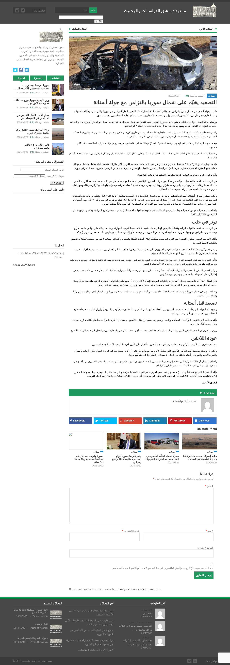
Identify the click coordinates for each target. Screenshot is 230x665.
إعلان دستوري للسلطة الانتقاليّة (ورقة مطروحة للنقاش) (30, 611)
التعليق (209, 486)
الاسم (209, 530)
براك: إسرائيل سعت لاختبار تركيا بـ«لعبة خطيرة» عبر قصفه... (200, 457)
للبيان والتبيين (41, 624)
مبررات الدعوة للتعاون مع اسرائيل (32, 638)
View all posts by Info (183, 401)
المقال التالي (206, 28)
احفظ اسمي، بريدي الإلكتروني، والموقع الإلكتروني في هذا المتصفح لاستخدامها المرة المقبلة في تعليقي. (162, 568)
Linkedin (154, 420)
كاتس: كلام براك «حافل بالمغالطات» (95, 650)
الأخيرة (21, 78)
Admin (44, 627)
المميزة (38, 78)
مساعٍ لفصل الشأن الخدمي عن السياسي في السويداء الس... (33, 116)
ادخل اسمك (58, 169)
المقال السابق (79, 28)
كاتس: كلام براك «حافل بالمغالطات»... (37, 146)
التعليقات (55, 78)
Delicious (204, 420)
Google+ (129, 420)
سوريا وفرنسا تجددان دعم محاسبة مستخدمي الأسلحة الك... (31, 87)
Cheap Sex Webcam (24, 264)
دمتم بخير (147, 613)
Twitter (17, 10)
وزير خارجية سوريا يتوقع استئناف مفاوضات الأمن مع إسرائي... (126, 459)
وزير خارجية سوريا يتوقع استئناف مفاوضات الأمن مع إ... (31, 102)
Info (187, 95)
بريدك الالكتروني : (55, 176)
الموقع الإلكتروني (205, 547)
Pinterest (179, 420)
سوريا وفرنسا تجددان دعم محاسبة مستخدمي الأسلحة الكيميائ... (88, 459)
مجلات (211, 95)
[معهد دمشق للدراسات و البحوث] (205, 15)
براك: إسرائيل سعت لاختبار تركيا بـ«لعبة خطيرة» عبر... (32, 131)
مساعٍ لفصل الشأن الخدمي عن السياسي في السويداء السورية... (162, 457)
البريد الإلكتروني (131, 530)
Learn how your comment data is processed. (136, 589)
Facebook (23, 10)
